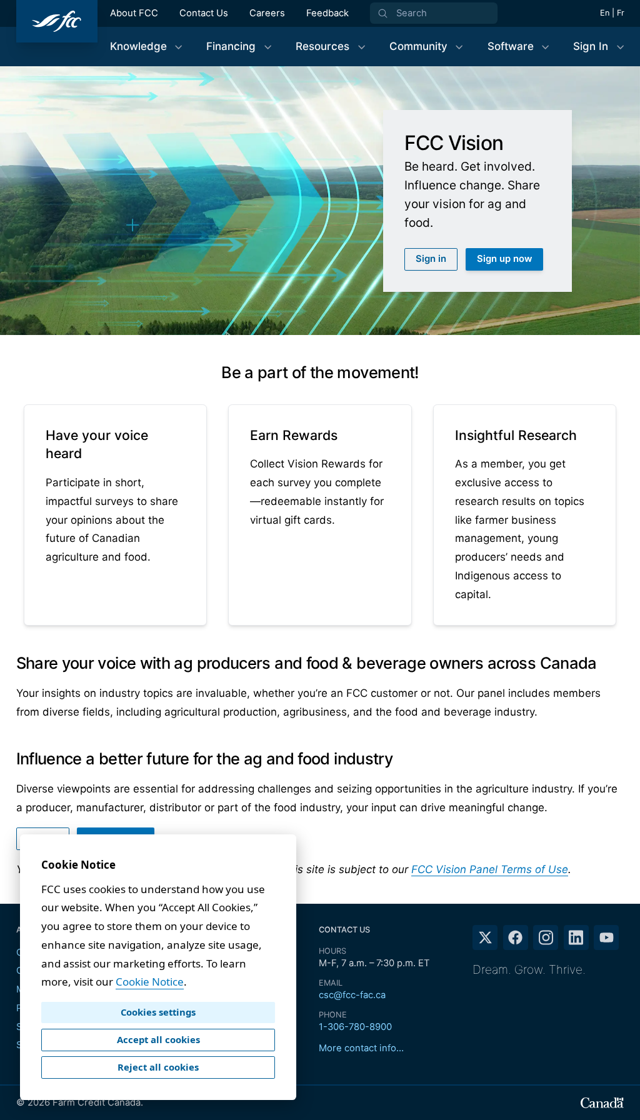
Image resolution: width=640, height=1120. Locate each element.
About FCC (134, 13)
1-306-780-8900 (355, 1026)
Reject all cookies (158, 1067)
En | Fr (612, 13)
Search (411, 13)
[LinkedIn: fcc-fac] (576, 937)
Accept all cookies (158, 1039)
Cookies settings (158, 1012)
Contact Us (203, 13)
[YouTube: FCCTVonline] (606, 937)
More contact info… (361, 1048)
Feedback (327, 13)
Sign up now (504, 258)
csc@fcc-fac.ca (352, 995)
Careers (267, 13)
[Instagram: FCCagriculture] (545, 937)
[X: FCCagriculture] (485, 937)
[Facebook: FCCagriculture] (515, 937)
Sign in (431, 258)
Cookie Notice (150, 981)
